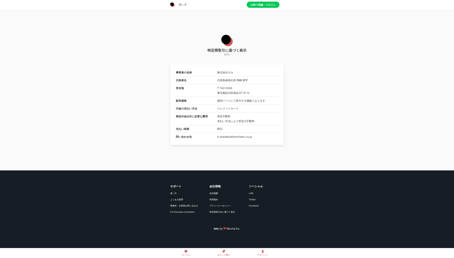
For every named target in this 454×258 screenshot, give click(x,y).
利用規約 (213, 199)
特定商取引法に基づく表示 (222, 212)
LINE (251, 193)
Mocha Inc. (233, 228)
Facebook (254, 205)
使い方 (183, 4)
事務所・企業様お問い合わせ (184, 205)
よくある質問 (176, 199)
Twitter (252, 199)
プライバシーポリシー (220, 205)
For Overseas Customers (182, 212)
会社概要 (213, 193)
